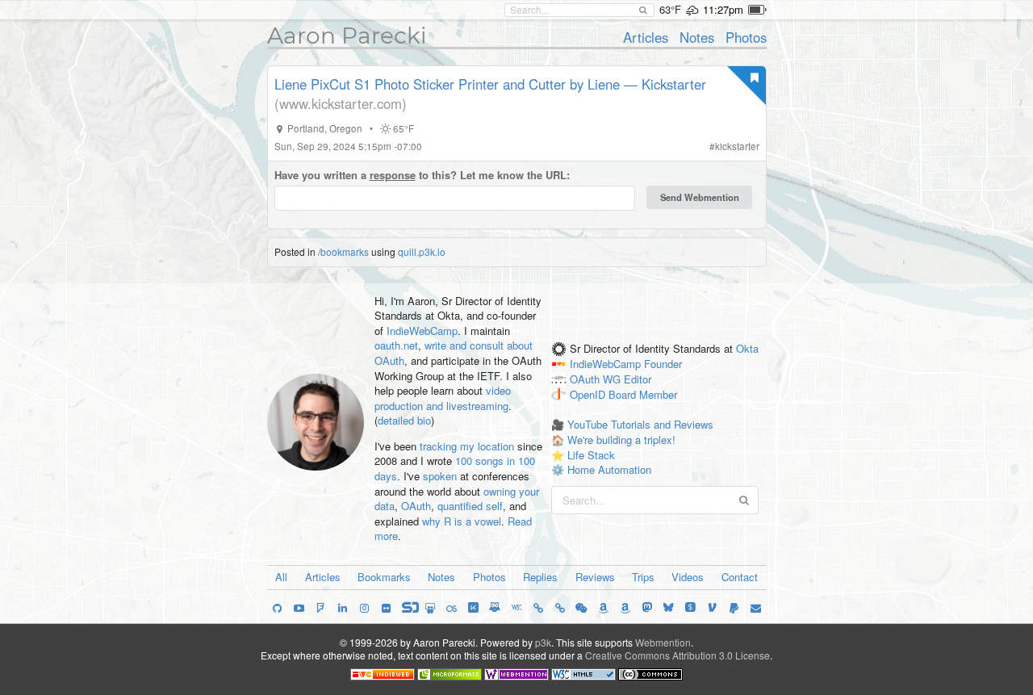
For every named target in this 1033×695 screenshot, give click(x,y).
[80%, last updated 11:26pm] (757, 10)
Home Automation (609, 469)
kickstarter (737, 146)
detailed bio (404, 420)
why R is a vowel (461, 521)
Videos (687, 576)
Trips (643, 576)
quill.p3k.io (421, 251)
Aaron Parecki (347, 35)
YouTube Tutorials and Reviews (640, 424)
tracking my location (467, 446)
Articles (645, 37)
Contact (739, 576)
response (393, 174)
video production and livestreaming (442, 398)
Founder (663, 364)
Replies (540, 576)
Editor (637, 379)
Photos (746, 37)
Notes (697, 37)
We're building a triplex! (621, 439)
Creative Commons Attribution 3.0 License (677, 655)
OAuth (416, 505)
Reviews (595, 576)
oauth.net (396, 345)
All (281, 576)
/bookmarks (343, 251)
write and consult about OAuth (453, 352)
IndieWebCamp (422, 330)
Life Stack (591, 455)
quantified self (470, 505)
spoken (440, 476)
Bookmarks (384, 576)
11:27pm (723, 9)
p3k (543, 642)
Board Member (643, 394)
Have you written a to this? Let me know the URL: (422, 175)
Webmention (663, 642)
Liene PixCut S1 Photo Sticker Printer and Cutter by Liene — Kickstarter (490, 84)
